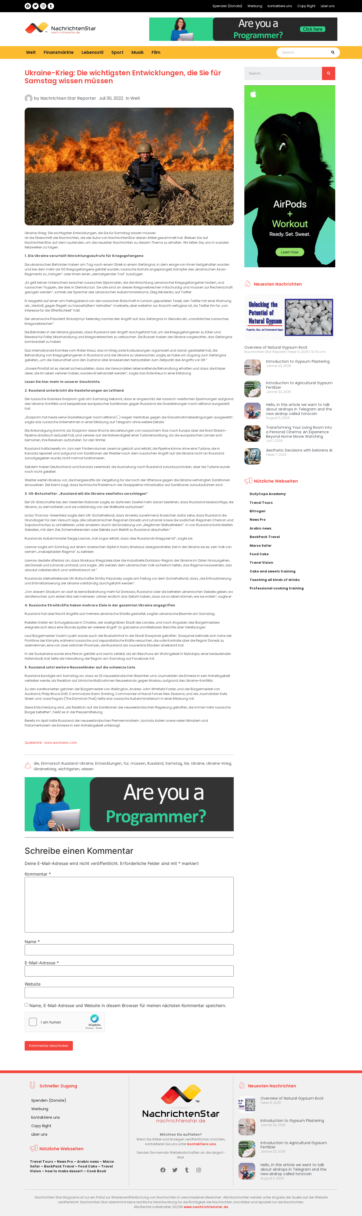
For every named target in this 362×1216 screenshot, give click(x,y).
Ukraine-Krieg (218, 763)
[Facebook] (28, 6)
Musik (137, 52)
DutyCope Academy (268, 494)
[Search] (332, 52)
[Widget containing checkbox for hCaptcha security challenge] (65, 1022)
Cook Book (96, 1171)
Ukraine (198, 763)
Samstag (173, 763)
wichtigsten (69, 769)
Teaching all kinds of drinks (275, 580)
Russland (155, 763)
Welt (31, 52)
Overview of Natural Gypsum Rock (275, 347)
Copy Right (306, 6)
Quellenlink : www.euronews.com (51, 742)
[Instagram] (43, 6)
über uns (328, 6)
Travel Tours (261, 502)
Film (156, 52)
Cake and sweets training (272, 571)
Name (32, 941)
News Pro (258, 519)
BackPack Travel (265, 537)
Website (33, 984)
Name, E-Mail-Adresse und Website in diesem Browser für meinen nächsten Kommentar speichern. (127, 1005)
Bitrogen (258, 511)
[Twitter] (35, 6)
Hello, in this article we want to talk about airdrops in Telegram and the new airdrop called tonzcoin (299, 409)
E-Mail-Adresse (42, 963)
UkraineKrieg (45, 769)
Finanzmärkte (59, 52)
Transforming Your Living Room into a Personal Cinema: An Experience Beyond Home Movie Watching (299, 432)
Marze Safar (261, 545)
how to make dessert (64, 1171)
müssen (138, 763)
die (36, 763)
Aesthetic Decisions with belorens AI (299, 450)
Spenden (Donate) (227, 6)
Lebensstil (92, 52)
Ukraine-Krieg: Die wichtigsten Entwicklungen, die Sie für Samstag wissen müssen (123, 77)
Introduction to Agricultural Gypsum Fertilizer (299, 385)
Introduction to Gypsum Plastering (298, 361)
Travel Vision (261, 562)
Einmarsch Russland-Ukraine (67, 763)
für (126, 763)
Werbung (255, 6)
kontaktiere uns (280, 6)
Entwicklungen (108, 763)
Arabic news (260, 528)
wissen (87, 769)
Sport (117, 52)
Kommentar (38, 874)
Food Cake (259, 554)
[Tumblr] (51, 6)
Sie (186, 763)
